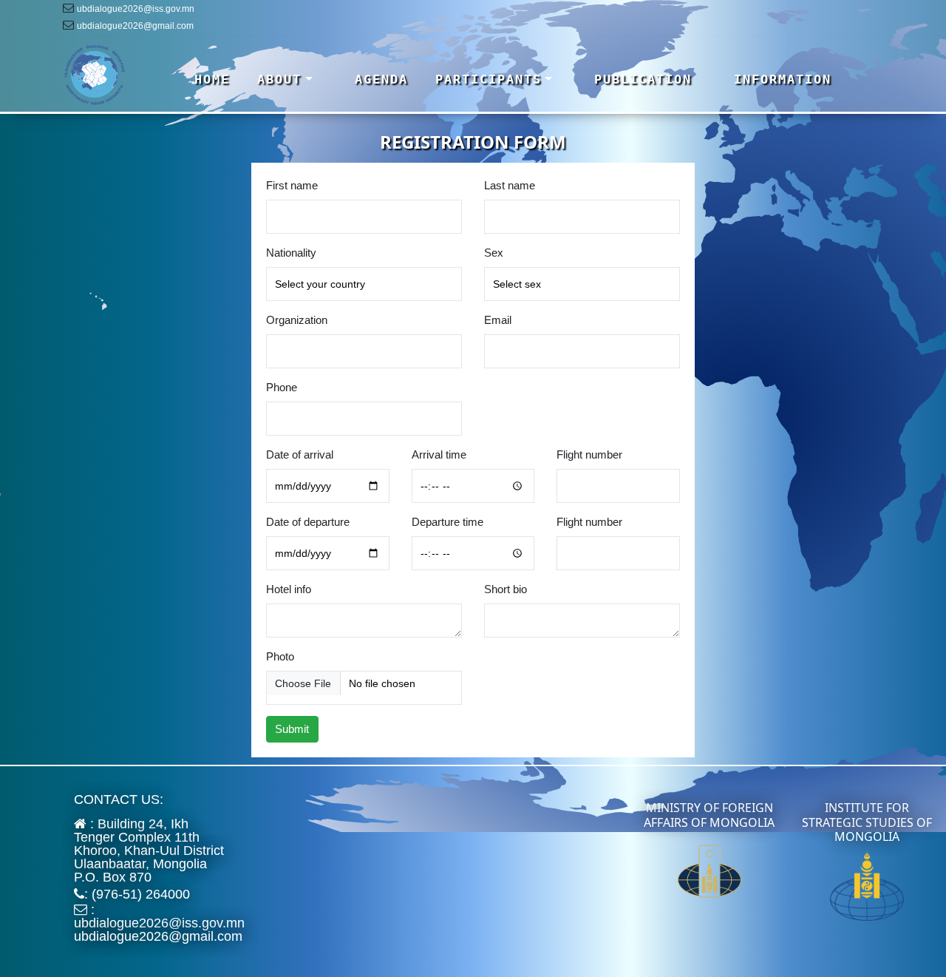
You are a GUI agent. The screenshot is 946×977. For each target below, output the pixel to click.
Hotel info (288, 589)
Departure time (447, 521)
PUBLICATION (643, 79)
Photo (280, 656)
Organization (296, 320)
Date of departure (308, 521)
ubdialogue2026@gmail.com (135, 26)
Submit (292, 729)
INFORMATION (782, 79)
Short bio (505, 589)
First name (292, 185)
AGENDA (381, 79)
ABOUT (279, 79)
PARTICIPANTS (488, 79)
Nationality (291, 252)
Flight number (589, 454)
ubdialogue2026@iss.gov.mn (135, 9)
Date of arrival (299, 454)
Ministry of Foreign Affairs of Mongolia (709, 814)
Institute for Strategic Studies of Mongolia (867, 821)
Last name (509, 185)
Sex (493, 252)
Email (497, 320)
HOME (212, 79)
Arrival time (439, 454)
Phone (281, 387)
